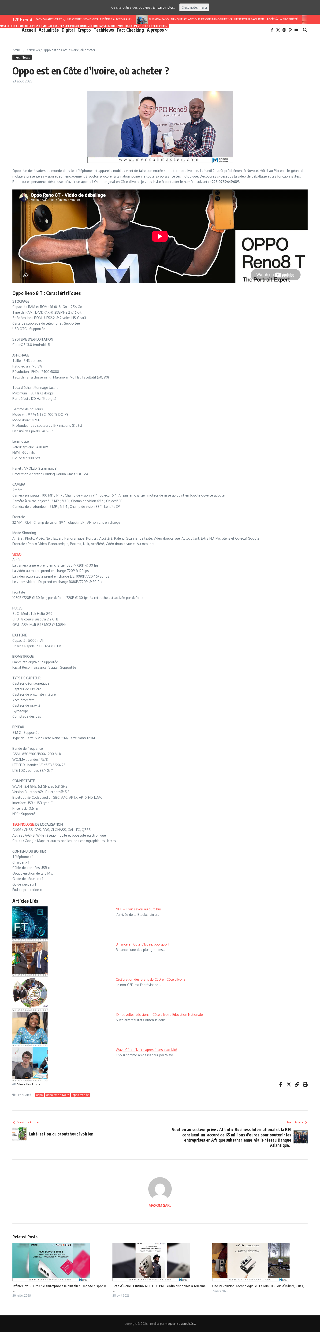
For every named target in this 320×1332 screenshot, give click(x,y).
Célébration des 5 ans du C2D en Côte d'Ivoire (151, 979)
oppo (39, 1095)
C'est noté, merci (194, 7)
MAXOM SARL (160, 1205)
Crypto (84, 30)
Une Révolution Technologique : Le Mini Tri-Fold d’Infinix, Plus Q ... (259, 1286)
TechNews (103, 30)
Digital (68, 30)
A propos (155, 30)
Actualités (49, 29)
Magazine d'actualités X (180, 1323)
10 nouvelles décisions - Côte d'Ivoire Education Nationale (159, 1015)
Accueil (29, 30)
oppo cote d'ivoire (57, 1095)
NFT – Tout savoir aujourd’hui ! (139, 909)
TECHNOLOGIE (23, 824)
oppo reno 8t (80, 1095)
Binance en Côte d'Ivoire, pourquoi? (142, 944)
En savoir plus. (164, 7)
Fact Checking (130, 30)
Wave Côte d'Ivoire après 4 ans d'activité (146, 1050)
